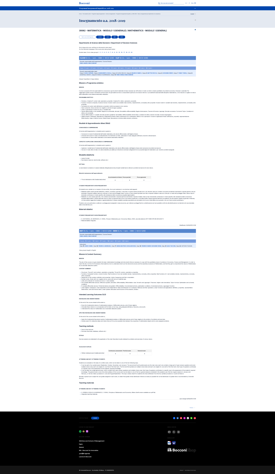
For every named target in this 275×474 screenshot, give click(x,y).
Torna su (191, 407)
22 (131, 52)
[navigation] (137, 8)
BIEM (122, 37)
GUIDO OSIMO (89, 246)
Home (80, 13)
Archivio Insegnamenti (110, 13)
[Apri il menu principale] (195, 3)
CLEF (108, 37)
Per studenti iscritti (87, 13)
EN (186, 3)
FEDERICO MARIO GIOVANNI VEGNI (151, 246)
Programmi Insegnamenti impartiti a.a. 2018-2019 (126, 13)
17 (124, 52)
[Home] (84, 3)
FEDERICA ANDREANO (104, 246)
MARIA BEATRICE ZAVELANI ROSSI (126, 246)
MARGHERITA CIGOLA (105, 73)
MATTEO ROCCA (152, 73)
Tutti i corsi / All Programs (87, 37)
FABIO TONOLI (183, 73)
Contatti (192, 14)
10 (116, 52)
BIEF (115, 37)
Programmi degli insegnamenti (98, 13)
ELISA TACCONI (171, 246)
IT (189, 3)
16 (121, 52)
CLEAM (100, 37)
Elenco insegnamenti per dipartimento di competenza (149, 13)
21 (129, 52)
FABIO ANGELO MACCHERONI (88, 63)
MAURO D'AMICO (137, 73)
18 (126, 52)
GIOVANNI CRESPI (168, 73)
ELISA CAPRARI (89, 73)
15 (119, 52)
